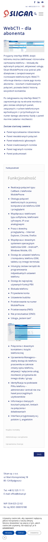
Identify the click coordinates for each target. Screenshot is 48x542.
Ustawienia (34, 533)
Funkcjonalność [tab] (12, 168)
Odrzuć (21, 533)
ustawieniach (8, 528)
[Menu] (41, 13)
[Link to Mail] (42, 2)
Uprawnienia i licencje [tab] (14, 444)
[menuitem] (35, 13)
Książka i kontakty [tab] (13, 430)
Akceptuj (8, 533)
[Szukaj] (35, 13)
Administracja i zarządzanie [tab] (17, 437)
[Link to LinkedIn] (38, 2)
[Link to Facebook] (35, 2)
